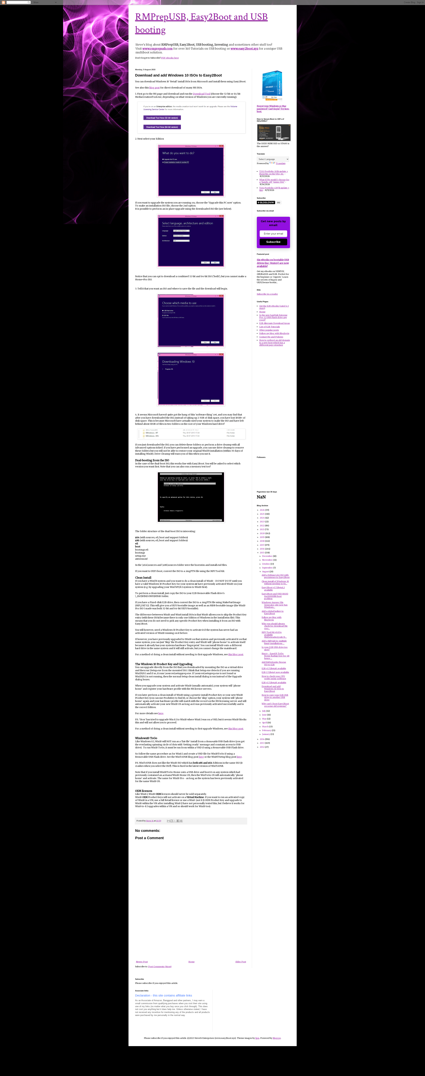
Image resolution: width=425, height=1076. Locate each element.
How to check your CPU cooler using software (274, 677)
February (267, 730)
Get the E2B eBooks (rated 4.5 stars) (274, 307)
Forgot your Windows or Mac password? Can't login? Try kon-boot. (273, 109)
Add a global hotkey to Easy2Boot (273, 612)
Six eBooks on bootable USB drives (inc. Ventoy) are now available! (273, 263)
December (267, 556)
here (160, 713)
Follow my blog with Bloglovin (274, 333)
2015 (262, 552)
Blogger (277, 1038)
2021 (262, 529)
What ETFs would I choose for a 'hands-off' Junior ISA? (274, 180)
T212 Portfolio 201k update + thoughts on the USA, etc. (273, 172)
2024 (262, 518)
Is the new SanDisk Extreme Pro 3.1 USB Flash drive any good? (273, 317)
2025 (262, 514)
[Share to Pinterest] (181, 821)
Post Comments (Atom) (159, 966)
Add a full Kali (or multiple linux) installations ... (274, 642)
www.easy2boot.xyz (244, 48)
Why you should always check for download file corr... (275, 626)
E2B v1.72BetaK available (274, 668)
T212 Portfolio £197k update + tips (274, 189)
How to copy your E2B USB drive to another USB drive (275, 697)
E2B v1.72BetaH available (274, 682)
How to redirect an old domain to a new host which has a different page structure (274, 342)
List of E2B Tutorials (269, 326)
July (264, 711)
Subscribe (273, 241)
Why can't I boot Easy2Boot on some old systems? (275, 704)
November (267, 560)
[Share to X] (174, 821)
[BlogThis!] (171, 821)
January (266, 734)
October (266, 564)
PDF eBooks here (170, 58)
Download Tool (201, 93)
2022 (262, 525)
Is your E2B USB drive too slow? (275, 648)
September (267, 567)
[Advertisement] (191, 935)
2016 (262, 549)
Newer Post (142, 961)
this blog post (235, 654)
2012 (262, 747)
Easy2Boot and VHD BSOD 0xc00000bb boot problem (275, 596)
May (264, 718)
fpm (257, 1038)
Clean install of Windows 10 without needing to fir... (275, 582)
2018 (262, 541)
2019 (262, 537)
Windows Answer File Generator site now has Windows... (275, 604)
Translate (281, 163)
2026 (262, 510)
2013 (262, 743)
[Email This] (168, 821)
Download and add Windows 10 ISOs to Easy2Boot (273, 688)
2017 (262, 545)
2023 (262, 521)
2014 (262, 739)
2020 (262, 533)
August (265, 571)
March (265, 726)
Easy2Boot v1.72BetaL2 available (273, 588)
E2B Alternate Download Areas (274, 323)
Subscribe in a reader (267, 294)
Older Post (240, 961)
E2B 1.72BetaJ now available (275, 672)
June (264, 715)
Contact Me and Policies (271, 337)
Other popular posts (269, 330)
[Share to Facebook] (178, 821)
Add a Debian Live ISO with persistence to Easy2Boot (276, 576)
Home (191, 961)
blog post (154, 87)
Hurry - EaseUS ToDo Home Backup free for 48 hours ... (275, 656)
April (264, 722)
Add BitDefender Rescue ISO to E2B (274, 663)
